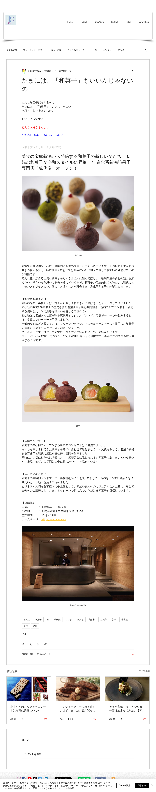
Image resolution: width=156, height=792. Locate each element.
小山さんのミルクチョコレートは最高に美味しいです (28, 708)
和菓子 (38, 619)
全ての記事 (11, 50)
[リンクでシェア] (45, 644)
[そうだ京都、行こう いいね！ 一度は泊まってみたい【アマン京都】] (127, 689)
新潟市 (103, 619)
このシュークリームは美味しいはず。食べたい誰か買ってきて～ (77, 708)
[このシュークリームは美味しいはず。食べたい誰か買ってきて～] (78, 689)
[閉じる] (152, 785)
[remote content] (78, 135)
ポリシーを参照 (66, 788)
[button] (145, 50)
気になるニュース (75, 50)
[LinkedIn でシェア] (38, 644)
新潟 (114, 619)
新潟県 (80, 619)
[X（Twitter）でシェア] (30, 644)
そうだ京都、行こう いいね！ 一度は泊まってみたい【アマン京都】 (127, 708)
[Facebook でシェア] (23, 644)
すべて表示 (144, 671)
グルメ (121, 50)
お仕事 (93, 50)
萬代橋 (92, 619)
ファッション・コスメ (33, 50)
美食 (26, 626)
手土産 (124, 619)
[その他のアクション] (132, 71)
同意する (142, 785)
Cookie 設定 (125, 785)
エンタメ (107, 50)
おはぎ (69, 619)
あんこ (27, 619)
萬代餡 (57, 619)
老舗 (35, 626)
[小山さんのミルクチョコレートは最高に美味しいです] (29, 689)
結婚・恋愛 (56, 50)
